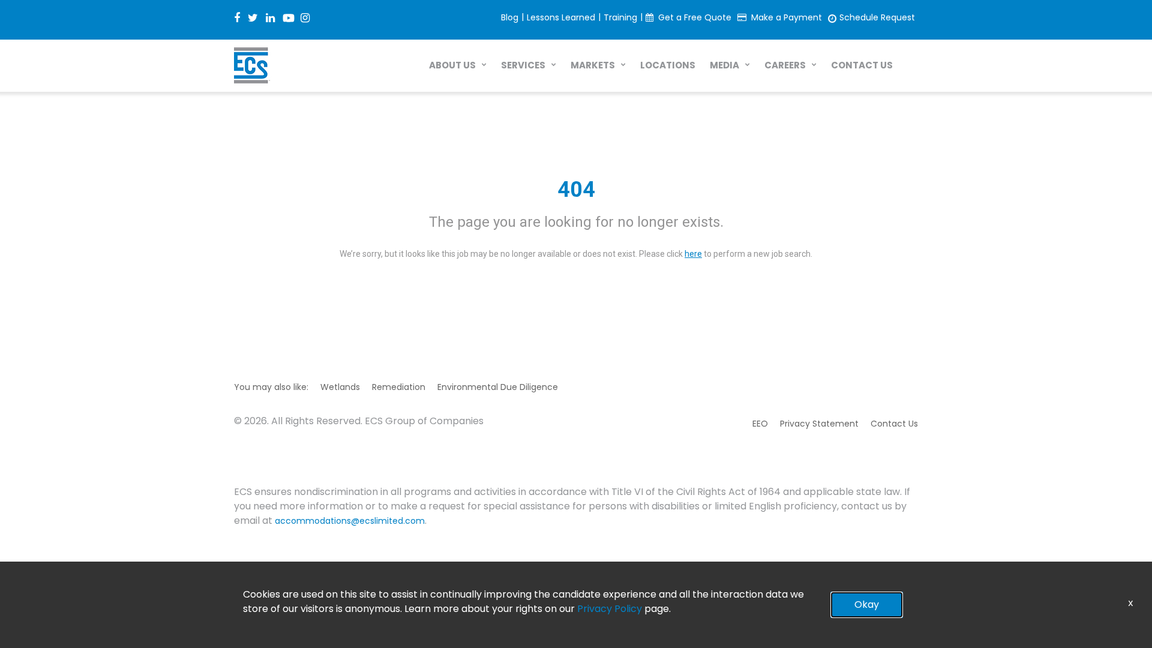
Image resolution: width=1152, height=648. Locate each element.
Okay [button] (866, 604)
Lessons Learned (561, 17)
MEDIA (724, 65)
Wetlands (340, 387)
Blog (509, 17)
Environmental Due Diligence (497, 387)
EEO (760, 424)
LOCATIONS (667, 65)
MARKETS (593, 65)
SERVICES (523, 65)
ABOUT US (452, 65)
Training (620, 17)
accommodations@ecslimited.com (350, 521)
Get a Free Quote (694, 17)
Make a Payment (786, 17)
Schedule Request (877, 17)
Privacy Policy (609, 609)
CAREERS (785, 65)
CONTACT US (862, 65)
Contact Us (894, 424)
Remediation (398, 387)
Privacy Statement (819, 424)
